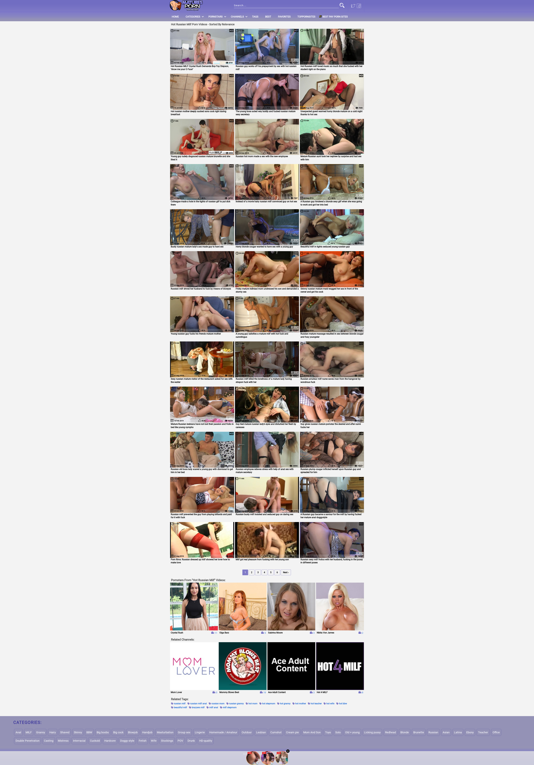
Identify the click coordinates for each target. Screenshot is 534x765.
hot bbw (343, 703)
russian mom (218, 703)
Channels (237, 16)
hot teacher (316, 703)
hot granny (285, 703)
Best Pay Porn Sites (335, 16)
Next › (286, 572)
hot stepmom (268, 703)
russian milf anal (198, 703)
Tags (255, 16)
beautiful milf (180, 707)
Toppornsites (306, 16)
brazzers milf (198, 707)
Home (175, 16)
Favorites (284, 16)
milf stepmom (230, 707)
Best (268, 16)
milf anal (213, 707)
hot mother (300, 703)
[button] (342, 6)
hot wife (330, 703)
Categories (193, 16)
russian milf (180, 703)
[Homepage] (186, 5)
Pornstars (215, 16)
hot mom (253, 703)
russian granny (236, 703)
